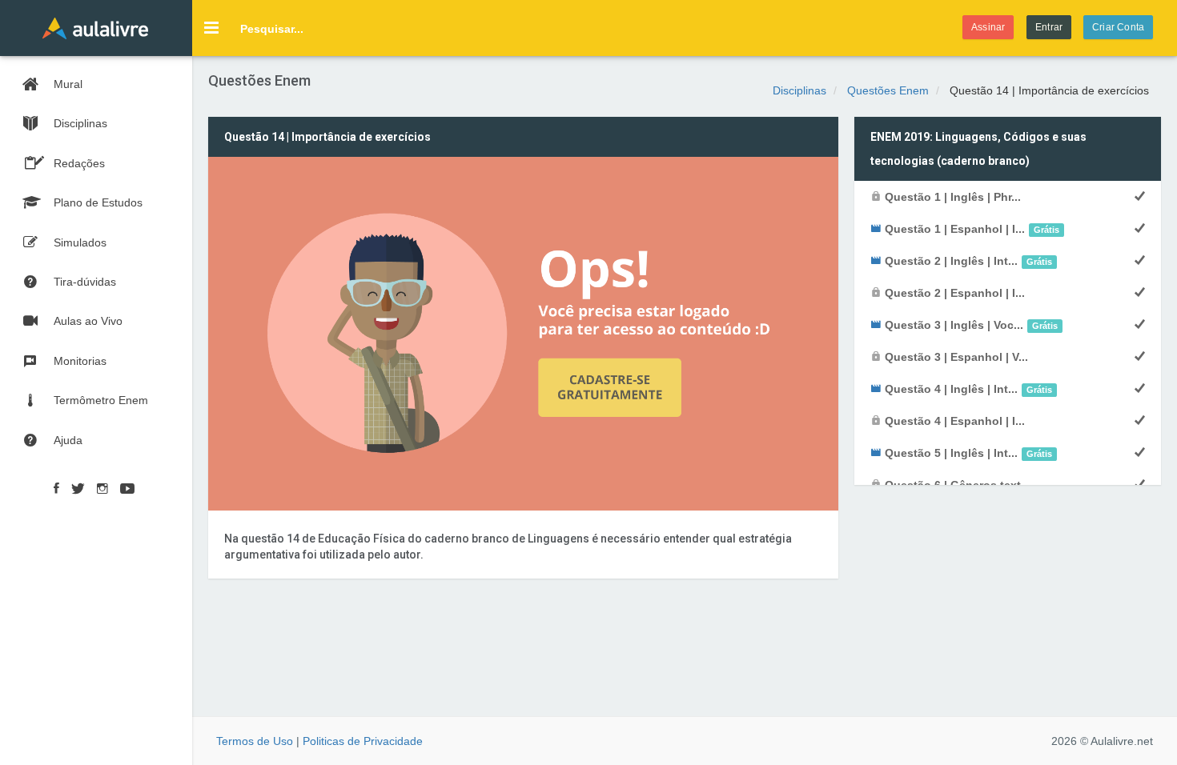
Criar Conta (1118, 27)
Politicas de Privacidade (363, 741)
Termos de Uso (254, 741)
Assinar (988, 27)
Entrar (1049, 27)
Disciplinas (799, 90)
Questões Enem (888, 90)
